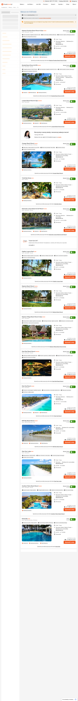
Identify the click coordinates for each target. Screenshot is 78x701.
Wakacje (10, 7)
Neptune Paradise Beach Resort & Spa (57, 60)
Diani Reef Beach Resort (57, 381)
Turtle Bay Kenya (58, 204)
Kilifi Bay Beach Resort (58, 446)
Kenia (14, 7)
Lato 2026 (38, 4)
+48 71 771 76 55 (47, 137)
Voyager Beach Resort (58, 173)
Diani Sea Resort (58, 416)
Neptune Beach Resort (58, 312)
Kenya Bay (57, 546)
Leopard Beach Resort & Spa (57, 126)
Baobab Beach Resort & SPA (57, 96)
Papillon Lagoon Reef (58, 281)
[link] (30, 4)
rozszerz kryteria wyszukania (45, 18)
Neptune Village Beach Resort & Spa (58, 346)
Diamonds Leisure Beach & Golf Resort (58, 234)
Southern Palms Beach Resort (58, 514)
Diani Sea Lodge (57, 481)
